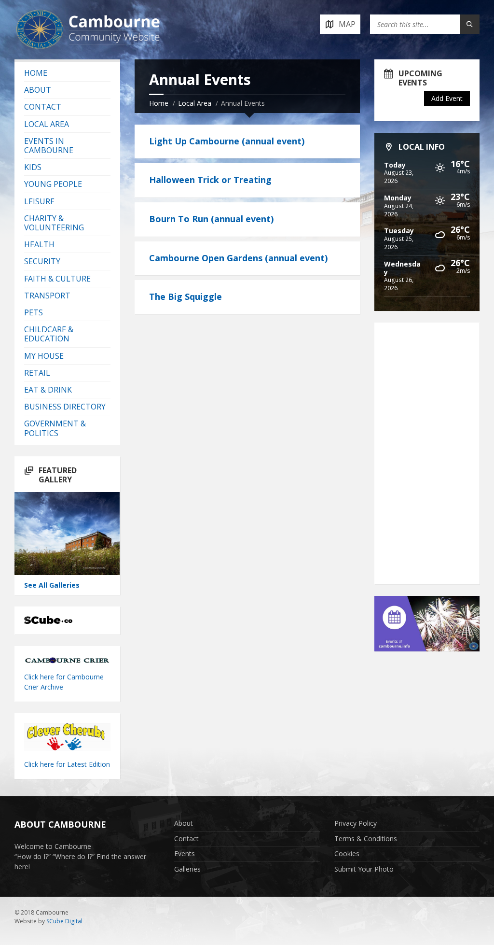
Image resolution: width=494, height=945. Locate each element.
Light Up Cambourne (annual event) (226, 141)
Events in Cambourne (48, 145)
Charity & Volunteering (54, 223)
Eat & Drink (48, 389)
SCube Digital (64, 921)
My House (44, 356)
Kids (32, 167)
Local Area (194, 103)
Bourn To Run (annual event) (211, 219)
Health (39, 244)
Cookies (346, 853)
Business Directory (65, 406)
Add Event (447, 98)
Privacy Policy (355, 823)
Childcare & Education (48, 334)
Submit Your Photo (364, 869)
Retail (37, 372)
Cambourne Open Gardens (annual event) (238, 258)
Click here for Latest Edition (67, 764)
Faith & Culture (57, 278)
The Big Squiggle (185, 296)
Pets (33, 312)
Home (158, 103)
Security (42, 261)
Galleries (187, 869)
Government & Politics (55, 428)
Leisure (39, 201)
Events (184, 853)
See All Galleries (52, 585)
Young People (53, 184)
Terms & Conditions (365, 838)
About (37, 90)
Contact (42, 106)
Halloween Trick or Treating (210, 179)
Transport (47, 295)
